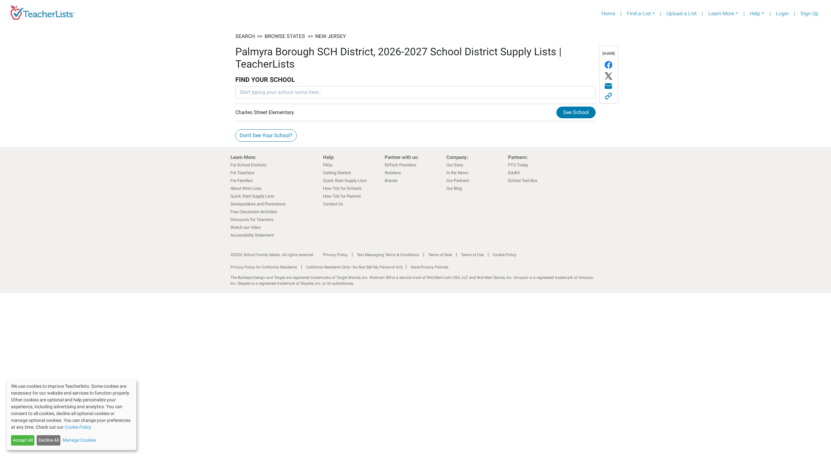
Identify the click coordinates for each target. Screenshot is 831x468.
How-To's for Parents (342, 196)
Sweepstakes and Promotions (258, 204)
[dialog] (71, 415)
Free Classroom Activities (253, 211)
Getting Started (337, 172)
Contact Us (333, 204)
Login (782, 13)
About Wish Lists (246, 188)
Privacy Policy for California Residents (263, 267)
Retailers (393, 172)
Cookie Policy (504, 255)
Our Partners (457, 180)
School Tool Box (522, 180)
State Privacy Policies (429, 267)
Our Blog (454, 188)
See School (576, 112)
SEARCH (245, 36)
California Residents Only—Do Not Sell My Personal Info (354, 267)
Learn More (721, 13)
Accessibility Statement (252, 235)
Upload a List (681, 13)
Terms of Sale (440, 255)
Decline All (49, 440)
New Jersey (330, 36)
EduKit (514, 172)
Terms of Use (472, 255)
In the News (457, 172)
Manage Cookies (79, 440)
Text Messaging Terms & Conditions (388, 255)
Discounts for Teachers (252, 219)
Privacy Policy (335, 255)
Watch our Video (245, 227)
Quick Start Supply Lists (252, 196)
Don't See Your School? (266, 135)
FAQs (328, 164)
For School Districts (248, 164)
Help (755, 13)
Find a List (639, 13)
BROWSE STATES (285, 36)
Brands (391, 180)
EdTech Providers (400, 164)
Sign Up (809, 13)
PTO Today (518, 164)
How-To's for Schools (342, 188)
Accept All (23, 440)
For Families (241, 180)
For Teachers (242, 172)
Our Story (454, 164)
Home (608, 13)
